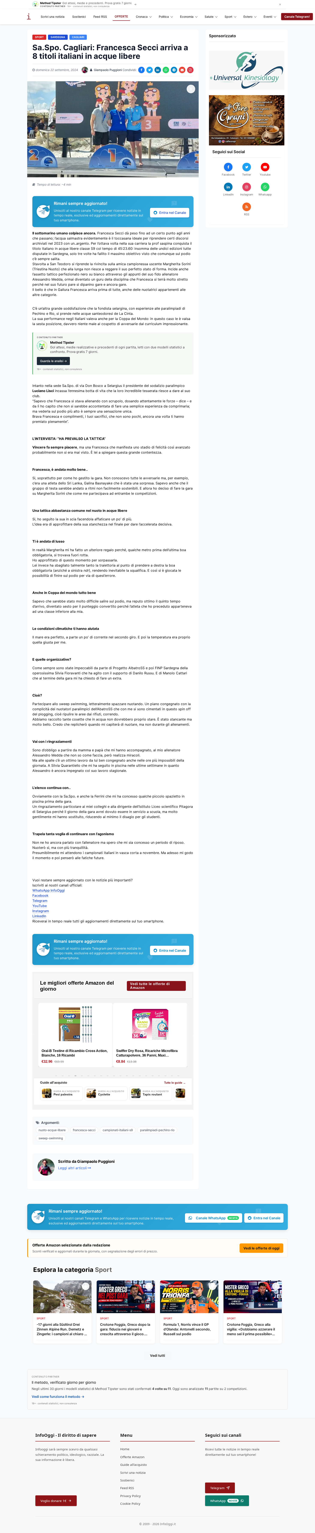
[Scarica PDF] (190, 70)
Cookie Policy (130, 1503)
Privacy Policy (130, 1496)
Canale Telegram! (297, 16)
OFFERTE (121, 16)
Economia (187, 16)
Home (124, 1449)
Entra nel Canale (172, 212)
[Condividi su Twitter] (149, 70)
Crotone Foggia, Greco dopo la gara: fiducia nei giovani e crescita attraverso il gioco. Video (125, 1329)
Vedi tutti (157, 1355)
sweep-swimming (51, 1138)
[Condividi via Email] (182, 70)
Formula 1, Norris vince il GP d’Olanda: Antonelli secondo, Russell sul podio (187, 1329)
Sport (228, 16)
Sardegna (58, 37)
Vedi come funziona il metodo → (58, 1396)
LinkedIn (39, 916)
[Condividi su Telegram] (174, 70)
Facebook (40, 895)
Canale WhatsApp (216, 1218)
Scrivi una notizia (52, 16)
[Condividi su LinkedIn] (157, 70)
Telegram (39, 900)
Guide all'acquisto (133, 1464)
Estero (247, 16)
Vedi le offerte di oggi (261, 1248)
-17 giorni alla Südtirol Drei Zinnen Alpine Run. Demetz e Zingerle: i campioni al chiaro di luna (62, 1329)
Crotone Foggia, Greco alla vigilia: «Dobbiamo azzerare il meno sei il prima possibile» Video (251, 1329)
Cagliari (78, 37)
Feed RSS (100, 16)
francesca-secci (84, 1130)
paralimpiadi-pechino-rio (157, 1130)
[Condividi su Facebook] (141, 70)
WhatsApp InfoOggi (48, 890)
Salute (209, 16)
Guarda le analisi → (53, 361)
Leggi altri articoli (72, 1168)
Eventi (268, 16)
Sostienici (79, 16)
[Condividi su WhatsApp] (166, 70)
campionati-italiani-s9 (118, 1130)
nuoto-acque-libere (52, 1130)
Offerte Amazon (132, 1457)
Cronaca (142, 16)
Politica (164, 16)
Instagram (40, 911)
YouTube (39, 906)
